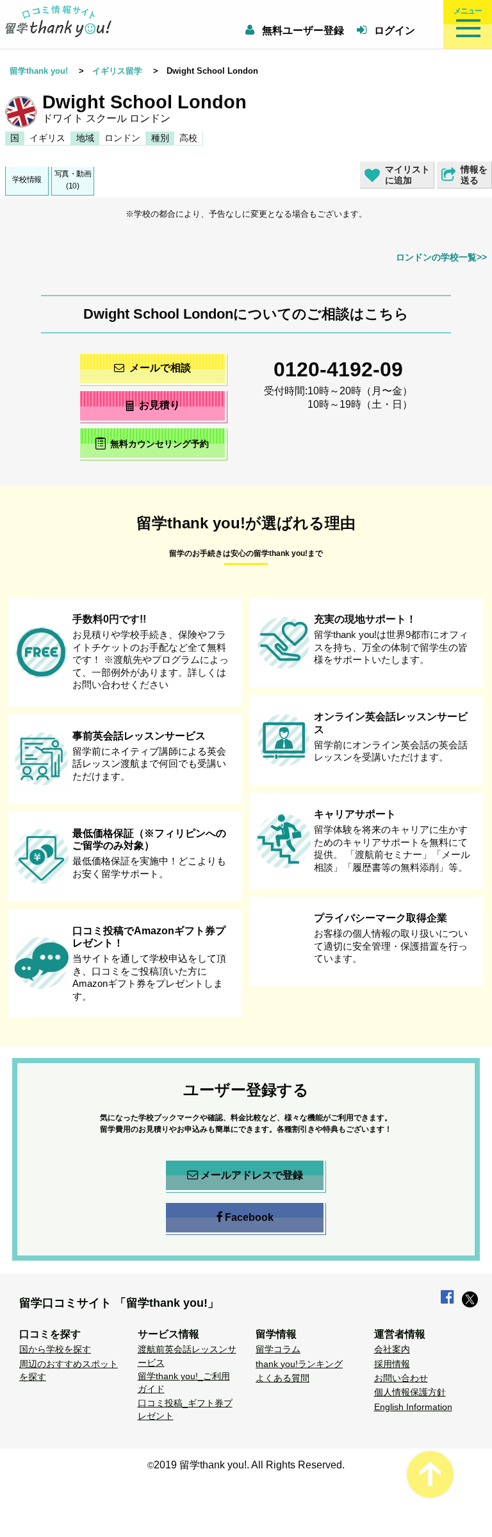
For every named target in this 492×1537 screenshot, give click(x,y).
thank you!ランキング (299, 1364)
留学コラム (278, 1349)
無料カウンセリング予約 (159, 444)
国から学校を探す (55, 1349)
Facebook (249, 1217)
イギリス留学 (117, 71)
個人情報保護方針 (410, 1392)
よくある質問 (282, 1378)
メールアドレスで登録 (252, 1175)
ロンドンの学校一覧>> (441, 257)
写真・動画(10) (73, 179)
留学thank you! (39, 71)
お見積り (159, 404)
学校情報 (27, 179)
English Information (413, 1407)
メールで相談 (160, 367)
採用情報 (392, 1364)
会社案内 (392, 1349)
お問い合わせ (401, 1378)
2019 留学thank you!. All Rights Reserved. (249, 1464)
